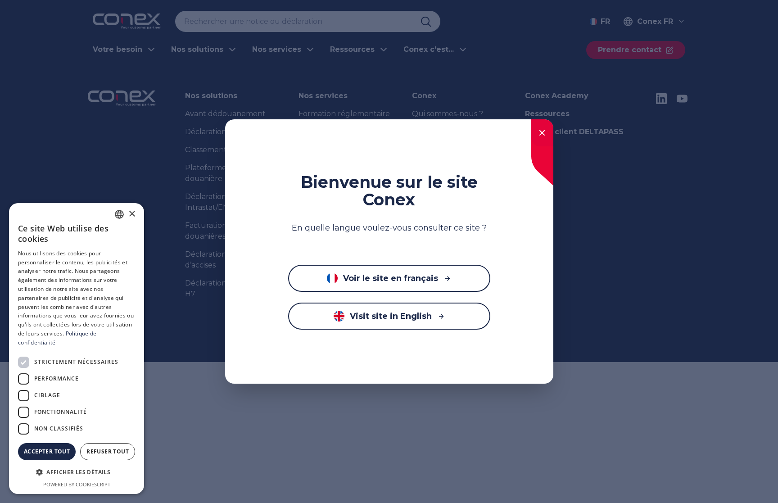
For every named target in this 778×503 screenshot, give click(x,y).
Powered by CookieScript (76, 484)
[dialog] (76, 348)
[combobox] (119, 214)
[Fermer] (542, 132)
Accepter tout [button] (47, 451)
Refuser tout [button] (107, 451)
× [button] (131, 214)
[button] (76, 472)
